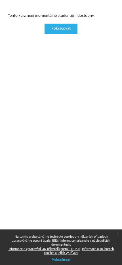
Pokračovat (61, 28)
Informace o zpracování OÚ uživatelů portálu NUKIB (44, 249)
